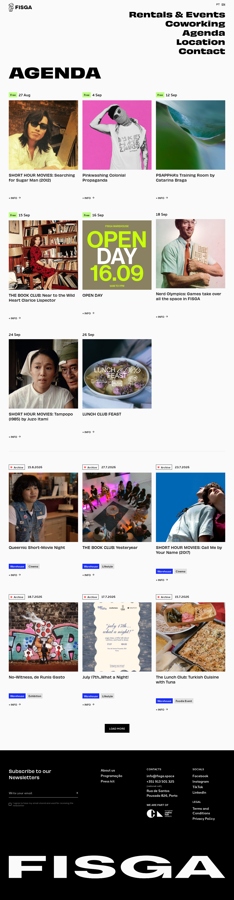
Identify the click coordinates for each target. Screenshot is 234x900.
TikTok (198, 787)
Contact (202, 50)
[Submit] (77, 793)
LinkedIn (199, 792)
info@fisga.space (160, 776)
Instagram (201, 781)
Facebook (200, 776)
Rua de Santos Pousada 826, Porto (162, 792)
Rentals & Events (177, 14)
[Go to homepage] (20, 7)
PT (218, 4)
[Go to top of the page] (117, 867)
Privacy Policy (204, 818)
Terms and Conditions (201, 810)
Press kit (108, 781)
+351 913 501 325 (160, 781)
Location (200, 41)
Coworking (195, 23)
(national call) (154, 786)
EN (223, 4)
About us (108, 770)
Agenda (203, 32)
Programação (111, 775)
